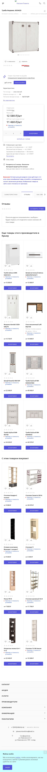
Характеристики (10, 194)
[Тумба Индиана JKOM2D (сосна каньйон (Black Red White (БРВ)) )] (23, 36)
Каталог (6, 684)
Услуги (5, 696)
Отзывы (27, 194)
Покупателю (8, 719)
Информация (8, 713)
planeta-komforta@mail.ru (25, 731)
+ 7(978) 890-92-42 (17, 727)
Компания (7, 707)
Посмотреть (10, 156)
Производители (9, 702)
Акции (5, 690)
